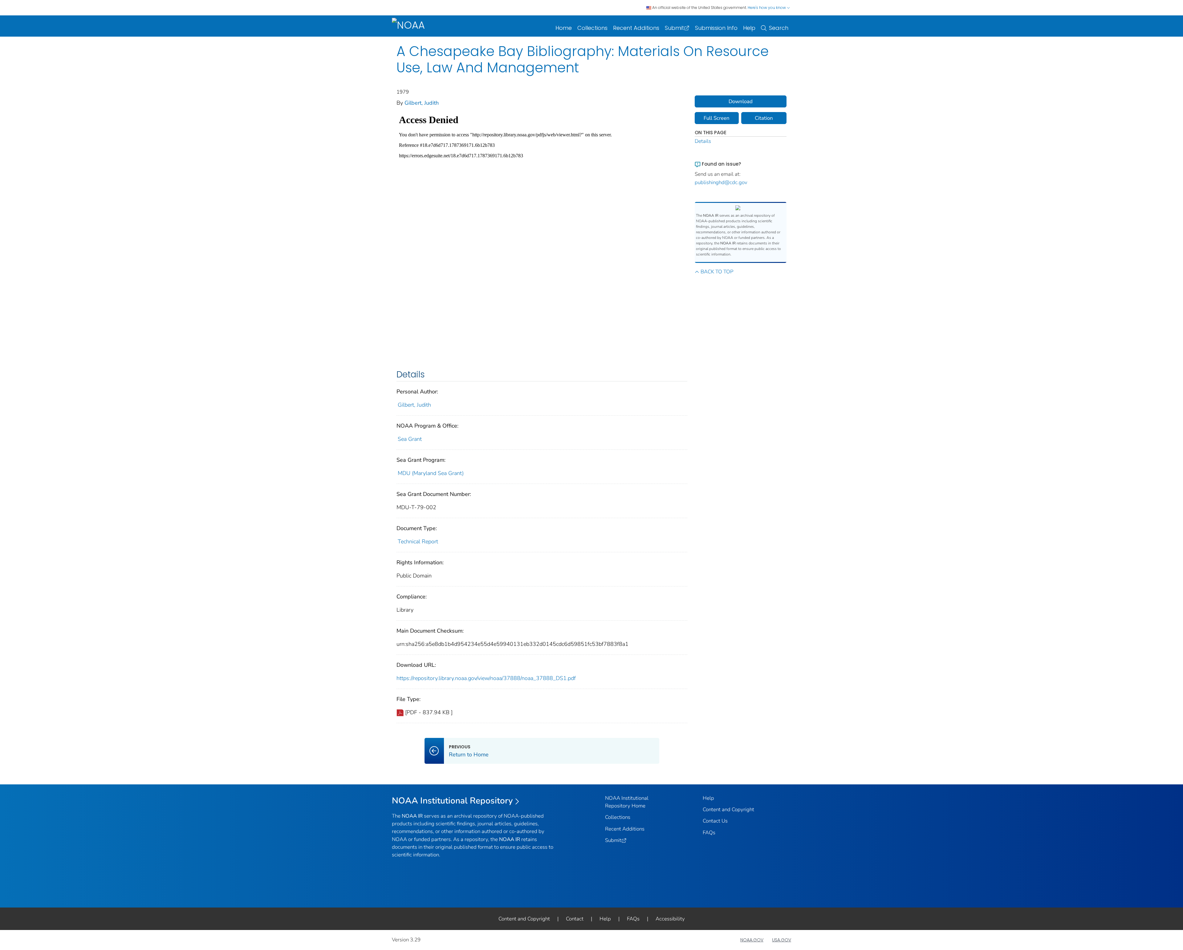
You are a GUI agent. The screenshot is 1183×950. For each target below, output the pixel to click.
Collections (592, 28)
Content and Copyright (728, 809)
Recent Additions (636, 28)
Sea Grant (410, 439)
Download (741, 101)
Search (778, 28)
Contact (574, 918)
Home (563, 28)
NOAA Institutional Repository (452, 801)
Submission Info (716, 28)
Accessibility (670, 918)
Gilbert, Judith (421, 103)
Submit (674, 28)
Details (703, 141)
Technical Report (418, 541)
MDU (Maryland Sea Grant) (431, 473)
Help (749, 28)
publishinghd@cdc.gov (721, 182)
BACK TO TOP (717, 271)
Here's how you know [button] (767, 7)
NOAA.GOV (751, 940)
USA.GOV (781, 940)
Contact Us (715, 820)
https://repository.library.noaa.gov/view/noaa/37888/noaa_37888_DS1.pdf (486, 678)
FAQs (709, 832)
